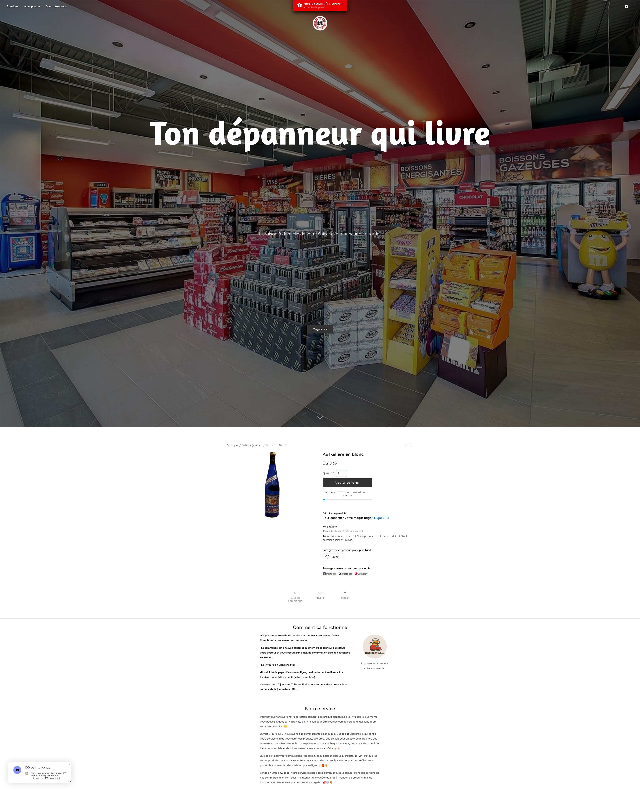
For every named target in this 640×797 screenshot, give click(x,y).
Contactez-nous (56, 6)
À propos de (32, 6)
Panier (345, 597)
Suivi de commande (295, 599)
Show (320, 5)
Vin (268, 445)
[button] (333, 557)
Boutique (12, 6)
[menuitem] (406, 445)
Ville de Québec (252, 445)
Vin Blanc (280, 445)
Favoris (320, 597)
